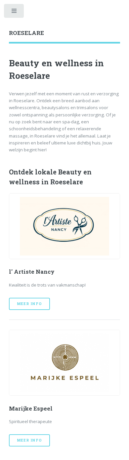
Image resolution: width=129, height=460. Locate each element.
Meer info (29, 303)
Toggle (14, 12)
